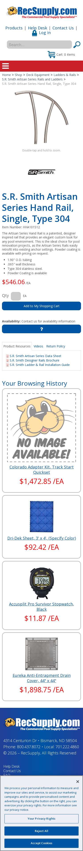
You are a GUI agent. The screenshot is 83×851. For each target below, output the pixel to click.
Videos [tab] (38, 346)
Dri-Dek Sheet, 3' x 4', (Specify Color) (41, 538)
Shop (18, 75)
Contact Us (63, 27)
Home (6, 75)
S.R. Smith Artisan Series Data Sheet (35, 356)
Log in (45, 32)
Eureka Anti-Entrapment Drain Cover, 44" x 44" (42, 678)
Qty (5, 295)
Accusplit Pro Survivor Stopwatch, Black (41, 606)
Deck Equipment (38, 75)
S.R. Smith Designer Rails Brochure (34, 360)
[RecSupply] (41, 11)
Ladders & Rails (65, 75)
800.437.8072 (29, 746)
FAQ (6, 775)
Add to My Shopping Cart (42, 306)
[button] (61, 54)
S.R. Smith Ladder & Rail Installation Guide (40, 365)
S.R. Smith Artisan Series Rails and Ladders (32, 79)
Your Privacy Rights (41, 819)
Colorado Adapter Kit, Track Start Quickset (42, 469)
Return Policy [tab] (55, 346)
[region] (41, 813)
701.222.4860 (67, 746)
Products (14, 27)
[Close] (78, 781)
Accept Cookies (41, 843)
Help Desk (37, 27)
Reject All (41, 831)
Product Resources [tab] (17, 346)
